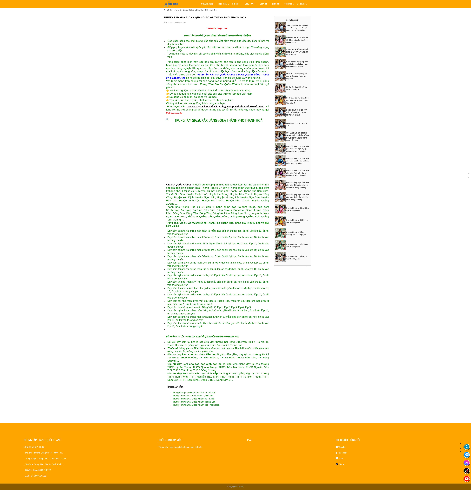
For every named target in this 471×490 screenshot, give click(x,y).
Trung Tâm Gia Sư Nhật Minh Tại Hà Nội (193, 395)
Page (219, 28)
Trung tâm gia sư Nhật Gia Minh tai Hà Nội (194, 392)
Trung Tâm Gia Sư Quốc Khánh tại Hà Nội (193, 399)
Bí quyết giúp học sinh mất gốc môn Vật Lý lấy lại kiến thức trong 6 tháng (297, 160)
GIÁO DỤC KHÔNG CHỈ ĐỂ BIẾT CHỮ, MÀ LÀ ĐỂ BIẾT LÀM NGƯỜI (297, 52)
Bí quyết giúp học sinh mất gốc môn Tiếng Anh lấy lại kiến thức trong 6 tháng (297, 185)
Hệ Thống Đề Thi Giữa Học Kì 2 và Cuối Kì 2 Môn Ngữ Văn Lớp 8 (297, 100)
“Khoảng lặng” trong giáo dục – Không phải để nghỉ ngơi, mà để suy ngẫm (297, 27)
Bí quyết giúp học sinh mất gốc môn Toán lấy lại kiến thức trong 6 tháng (297, 197)
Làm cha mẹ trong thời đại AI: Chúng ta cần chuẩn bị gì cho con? (297, 39)
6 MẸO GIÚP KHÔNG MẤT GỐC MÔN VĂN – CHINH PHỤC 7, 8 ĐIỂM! (296, 112)
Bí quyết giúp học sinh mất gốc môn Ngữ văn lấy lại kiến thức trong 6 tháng (297, 172)
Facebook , (212, 28)
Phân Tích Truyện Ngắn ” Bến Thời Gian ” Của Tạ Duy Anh (296, 76)
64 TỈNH (170, 10)
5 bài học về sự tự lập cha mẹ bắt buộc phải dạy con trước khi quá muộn (297, 64)
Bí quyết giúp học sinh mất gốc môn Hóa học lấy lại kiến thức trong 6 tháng (297, 148)
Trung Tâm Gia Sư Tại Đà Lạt (194, 402)
